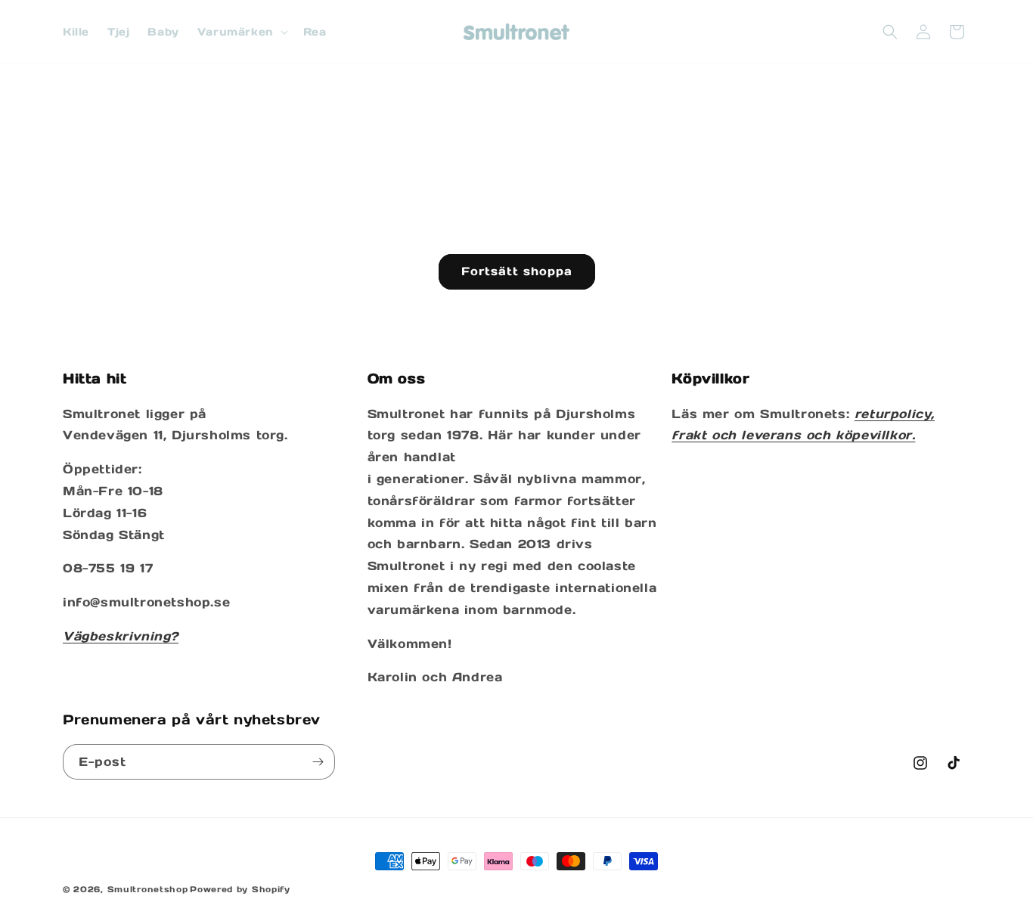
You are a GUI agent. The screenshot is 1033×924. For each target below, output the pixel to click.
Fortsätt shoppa (516, 271)
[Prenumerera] (317, 762)
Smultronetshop (147, 889)
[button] (241, 32)
